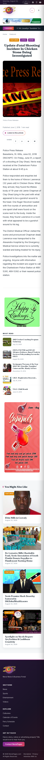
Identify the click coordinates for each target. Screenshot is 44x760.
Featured (13, 34)
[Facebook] (33, 2)
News (5, 689)
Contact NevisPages (13, 744)
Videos (5, 702)
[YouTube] (40, 2)
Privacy (35, 754)
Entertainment (8, 698)
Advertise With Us (30, 756)
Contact (6, 726)
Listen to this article (14, 133)
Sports (5, 693)
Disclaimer (27, 754)
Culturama (6, 713)
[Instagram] (37, 2)
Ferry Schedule (9, 722)
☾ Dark (26, 2)
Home (5, 34)
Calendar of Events (10, 717)
